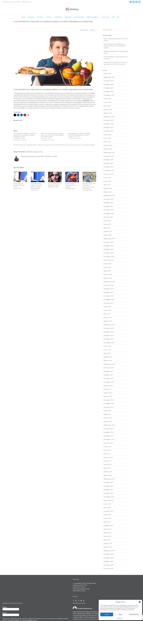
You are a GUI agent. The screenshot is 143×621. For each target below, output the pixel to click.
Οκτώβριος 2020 (109, 253)
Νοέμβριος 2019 (108, 292)
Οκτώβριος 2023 (109, 131)
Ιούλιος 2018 (107, 346)
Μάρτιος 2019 (108, 321)
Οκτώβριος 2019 (109, 296)
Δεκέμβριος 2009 (109, 558)
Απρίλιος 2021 (108, 231)
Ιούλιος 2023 (107, 134)
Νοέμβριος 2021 (108, 206)
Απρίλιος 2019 (108, 317)
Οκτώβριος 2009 (109, 565)
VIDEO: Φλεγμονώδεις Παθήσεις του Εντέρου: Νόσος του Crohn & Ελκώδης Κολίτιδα (36, 186)
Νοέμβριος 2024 (108, 88)
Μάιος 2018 (107, 353)
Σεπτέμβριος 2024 (109, 95)
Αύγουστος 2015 (108, 443)
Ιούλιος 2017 (107, 389)
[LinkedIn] (76, 600)
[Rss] (83, 600)
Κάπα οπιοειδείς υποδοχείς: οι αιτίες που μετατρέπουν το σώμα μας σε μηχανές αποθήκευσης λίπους (25, 135)
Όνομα (4, 607)
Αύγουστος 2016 (108, 407)
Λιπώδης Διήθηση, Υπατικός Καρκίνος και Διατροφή (70, 185)
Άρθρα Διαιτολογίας (42, 145)
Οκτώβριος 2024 (109, 91)
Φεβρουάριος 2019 (109, 324)
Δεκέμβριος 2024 (109, 84)
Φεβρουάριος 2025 (109, 77)
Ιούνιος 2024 (107, 102)
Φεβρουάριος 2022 (109, 195)
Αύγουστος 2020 (108, 260)
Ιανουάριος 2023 (109, 156)
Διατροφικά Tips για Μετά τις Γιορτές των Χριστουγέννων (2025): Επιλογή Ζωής (89, 186)
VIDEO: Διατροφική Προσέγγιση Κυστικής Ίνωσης (19, 185)
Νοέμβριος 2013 (108, 489)
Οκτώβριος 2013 (109, 493)
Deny (120, 614)
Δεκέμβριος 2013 (109, 486)
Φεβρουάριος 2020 (109, 281)
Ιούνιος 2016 (107, 410)
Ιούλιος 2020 (107, 263)
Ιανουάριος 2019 (109, 328)
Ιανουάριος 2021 (109, 242)
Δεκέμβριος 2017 (109, 371)
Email (4, 613)
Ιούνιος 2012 (107, 518)
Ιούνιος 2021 (107, 224)
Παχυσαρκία (69, 145)
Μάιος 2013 (107, 507)
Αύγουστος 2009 (108, 568)
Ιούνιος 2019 (107, 310)
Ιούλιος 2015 (107, 446)
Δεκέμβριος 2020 (109, 246)
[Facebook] (73, 600)
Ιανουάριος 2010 (109, 554)
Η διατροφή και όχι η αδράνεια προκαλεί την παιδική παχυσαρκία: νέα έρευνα (79, 134)
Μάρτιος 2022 (108, 192)
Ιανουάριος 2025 (109, 81)
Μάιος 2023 (107, 142)
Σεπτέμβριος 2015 (109, 439)
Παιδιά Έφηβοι (62, 145)
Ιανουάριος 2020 (109, 285)
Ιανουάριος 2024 (109, 120)
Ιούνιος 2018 (107, 350)
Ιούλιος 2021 (107, 220)
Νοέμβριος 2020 (108, 249)
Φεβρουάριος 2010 (109, 550)
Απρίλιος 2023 (108, 145)
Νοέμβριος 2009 (108, 561)
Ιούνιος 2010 (107, 536)
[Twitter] (78, 600)
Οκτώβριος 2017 (109, 378)
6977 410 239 (81, 587)
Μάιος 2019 (107, 314)
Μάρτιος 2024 (108, 113)
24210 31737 (83, 585)
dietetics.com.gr (80, 590)
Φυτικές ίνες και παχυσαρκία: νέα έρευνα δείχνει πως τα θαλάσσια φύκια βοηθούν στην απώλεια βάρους (52, 135)
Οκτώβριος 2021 (109, 210)
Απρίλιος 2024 (108, 109)
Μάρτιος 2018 (108, 360)
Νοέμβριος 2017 (108, 375)
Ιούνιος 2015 (107, 450)
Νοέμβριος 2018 (108, 335)
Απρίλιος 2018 (108, 357)
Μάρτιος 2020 (108, 278)
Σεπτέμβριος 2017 (109, 382)
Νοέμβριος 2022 (108, 163)
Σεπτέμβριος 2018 (109, 342)
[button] (140, 602)
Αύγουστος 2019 (108, 303)
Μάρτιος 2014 (108, 475)
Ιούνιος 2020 (107, 267)
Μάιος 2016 (107, 414)
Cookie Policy (120, 618)
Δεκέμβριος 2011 (109, 525)
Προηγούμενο (84, 30)
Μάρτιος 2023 (108, 149)
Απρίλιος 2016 (108, 418)
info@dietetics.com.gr (26, 2)
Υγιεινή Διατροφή (76, 145)
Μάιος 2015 (107, 454)
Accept (107, 614)
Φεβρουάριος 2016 (109, 425)
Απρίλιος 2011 (108, 529)
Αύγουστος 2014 (108, 457)
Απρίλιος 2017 (108, 393)
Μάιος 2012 (107, 522)
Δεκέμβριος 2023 (109, 124)
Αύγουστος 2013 (108, 500)
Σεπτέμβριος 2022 (109, 170)
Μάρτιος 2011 (108, 532)
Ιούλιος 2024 (107, 99)
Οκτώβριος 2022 (109, 167)
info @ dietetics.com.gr (83, 589)
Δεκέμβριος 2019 (109, 289)
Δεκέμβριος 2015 (109, 432)
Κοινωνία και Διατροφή (52, 145)
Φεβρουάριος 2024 (109, 116)
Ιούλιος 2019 (107, 307)
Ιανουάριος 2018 (109, 367)
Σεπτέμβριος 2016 (109, 403)
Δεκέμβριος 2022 (109, 159)
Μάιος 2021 (107, 228)
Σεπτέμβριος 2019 (109, 299)
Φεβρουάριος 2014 (109, 479)
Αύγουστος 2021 (108, 217)
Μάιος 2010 (107, 540)
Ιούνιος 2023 (107, 138)
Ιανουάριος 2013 (109, 511)
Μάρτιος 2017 (108, 396)
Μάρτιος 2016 (108, 421)
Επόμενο (92, 30)
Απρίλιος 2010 (108, 543)
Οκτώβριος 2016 (109, 400)
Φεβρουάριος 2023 (109, 152)
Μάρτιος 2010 (108, 547)
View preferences (134, 614)
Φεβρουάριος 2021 (109, 238)
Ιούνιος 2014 (107, 464)
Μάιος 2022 (107, 185)
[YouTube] (81, 600)
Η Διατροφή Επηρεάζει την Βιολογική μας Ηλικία (54, 184)
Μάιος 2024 (107, 106)
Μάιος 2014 (107, 468)
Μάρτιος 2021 (108, 235)
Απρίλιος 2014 (108, 472)
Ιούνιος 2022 (107, 181)
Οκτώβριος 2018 (109, 339)
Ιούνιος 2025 (107, 73)
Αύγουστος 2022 (108, 174)
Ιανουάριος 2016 (109, 428)
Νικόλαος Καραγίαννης (20, 145)
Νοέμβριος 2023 (108, 127)
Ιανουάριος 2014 (109, 482)
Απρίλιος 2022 (108, 188)
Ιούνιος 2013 (107, 504)
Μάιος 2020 (107, 271)
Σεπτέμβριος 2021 (109, 213)
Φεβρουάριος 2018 (109, 364)
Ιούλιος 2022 (107, 177)
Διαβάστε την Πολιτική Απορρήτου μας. (25, 620)
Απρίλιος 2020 (108, 274)
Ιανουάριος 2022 (109, 199)
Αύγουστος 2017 (108, 385)
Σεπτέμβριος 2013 (109, 497)
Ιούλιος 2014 (107, 461)
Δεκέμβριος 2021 (109, 202)
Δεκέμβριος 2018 (109, 332)
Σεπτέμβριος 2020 (109, 256)
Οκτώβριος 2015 (109, 436)
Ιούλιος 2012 (107, 515)
